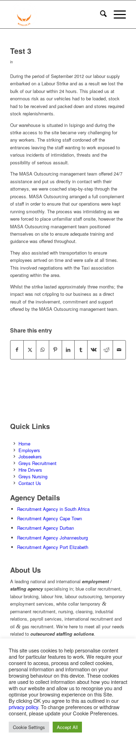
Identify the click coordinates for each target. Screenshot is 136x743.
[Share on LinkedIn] (68, 350)
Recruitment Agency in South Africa (53, 509)
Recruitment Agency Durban (45, 527)
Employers (29, 450)
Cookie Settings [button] (29, 727)
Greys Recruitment (37, 463)
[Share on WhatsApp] (42, 350)
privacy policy (23, 706)
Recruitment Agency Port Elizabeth (52, 547)
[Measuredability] (56, 14)
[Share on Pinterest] (55, 350)
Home (24, 443)
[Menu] (116, 14)
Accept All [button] (67, 727)
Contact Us (29, 483)
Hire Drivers (30, 469)
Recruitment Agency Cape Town (49, 518)
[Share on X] (30, 350)
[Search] (100, 14)
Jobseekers (30, 456)
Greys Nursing (32, 476)
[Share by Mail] (119, 350)
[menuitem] (100, 14)
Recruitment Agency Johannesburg (52, 537)
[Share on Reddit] (106, 350)
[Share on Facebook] (16, 350)
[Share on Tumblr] (81, 350)
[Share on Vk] (94, 350)
